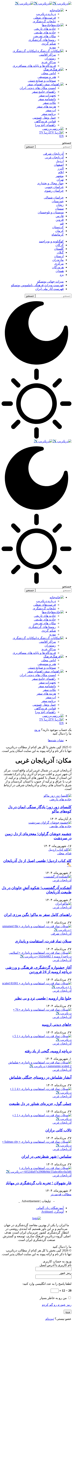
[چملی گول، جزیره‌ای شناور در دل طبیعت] (36, 1092)
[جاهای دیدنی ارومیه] (36, 1013)
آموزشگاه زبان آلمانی (50, 1208)
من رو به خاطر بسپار (54, 1298)
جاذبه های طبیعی (60, 826)
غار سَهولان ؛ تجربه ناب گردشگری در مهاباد (38, 1183)
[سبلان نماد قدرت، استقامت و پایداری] (36, 930)
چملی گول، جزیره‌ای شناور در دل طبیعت (40, 1104)
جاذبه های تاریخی (60, 799)
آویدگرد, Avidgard (52, 1211)
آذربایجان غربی (62, 880)
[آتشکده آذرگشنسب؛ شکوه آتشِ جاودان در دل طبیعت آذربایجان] (57, 876)
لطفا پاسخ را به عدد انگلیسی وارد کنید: (46, 1283)
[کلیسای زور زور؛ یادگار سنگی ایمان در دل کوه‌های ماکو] (57, 795)
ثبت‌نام (49, 1318)
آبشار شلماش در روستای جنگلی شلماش (40, 1077)
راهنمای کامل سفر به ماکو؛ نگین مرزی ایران (37, 915)
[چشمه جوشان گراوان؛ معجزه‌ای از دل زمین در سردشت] (49, 822)
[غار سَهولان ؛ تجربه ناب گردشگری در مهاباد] (36, 1171)
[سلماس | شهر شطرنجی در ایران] (36, 1145)
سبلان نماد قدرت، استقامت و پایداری (43, 941)
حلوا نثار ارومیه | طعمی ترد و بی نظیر (42, 998)
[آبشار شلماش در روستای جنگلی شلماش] (36, 1066)
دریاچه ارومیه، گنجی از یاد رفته (48, 1051)
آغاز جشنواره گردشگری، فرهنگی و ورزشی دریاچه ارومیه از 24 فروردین (38, 969)
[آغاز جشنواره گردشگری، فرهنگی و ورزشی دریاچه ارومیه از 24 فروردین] (36, 956)
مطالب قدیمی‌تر (61, 1194)
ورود (37, 729)
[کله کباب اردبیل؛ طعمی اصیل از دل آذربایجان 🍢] (59, 849)
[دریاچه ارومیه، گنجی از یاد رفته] (36, 1039)
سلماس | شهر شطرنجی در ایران (46, 1156)
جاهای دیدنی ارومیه (56, 1025)
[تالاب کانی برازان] (36, 1119)
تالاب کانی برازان (58, 1130)
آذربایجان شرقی (61, 933)
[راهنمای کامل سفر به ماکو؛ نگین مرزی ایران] (63, 903)
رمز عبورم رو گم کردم (56, 1304)
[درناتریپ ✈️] (43, 3)
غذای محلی (64, 853)
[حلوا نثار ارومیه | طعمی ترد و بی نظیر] (36, 987)
